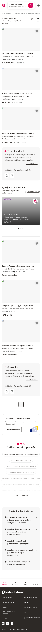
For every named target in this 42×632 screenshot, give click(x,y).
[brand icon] (4, 5)
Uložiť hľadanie (13, 430)
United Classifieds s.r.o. (20, 629)
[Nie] (12, 175)
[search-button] (30, 5)
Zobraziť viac (32, 164)
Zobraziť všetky (21, 495)
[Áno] (6, 175)
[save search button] (38, 19)
